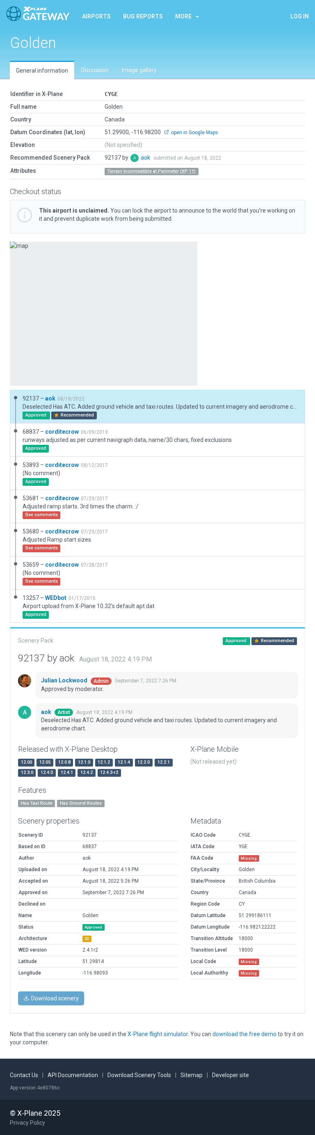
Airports (96, 16)
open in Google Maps (194, 132)
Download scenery (54, 998)
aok (146, 157)
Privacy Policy (27, 1122)
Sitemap (191, 1075)
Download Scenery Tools (139, 1075)
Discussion (95, 70)
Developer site (230, 1075)
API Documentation (73, 1075)
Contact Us (24, 1075)
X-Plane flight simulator (158, 1034)
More (183, 16)
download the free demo (244, 1034)
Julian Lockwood (65, 680)
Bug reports (143, 16)
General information (42, 70)
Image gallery (139, 70)
